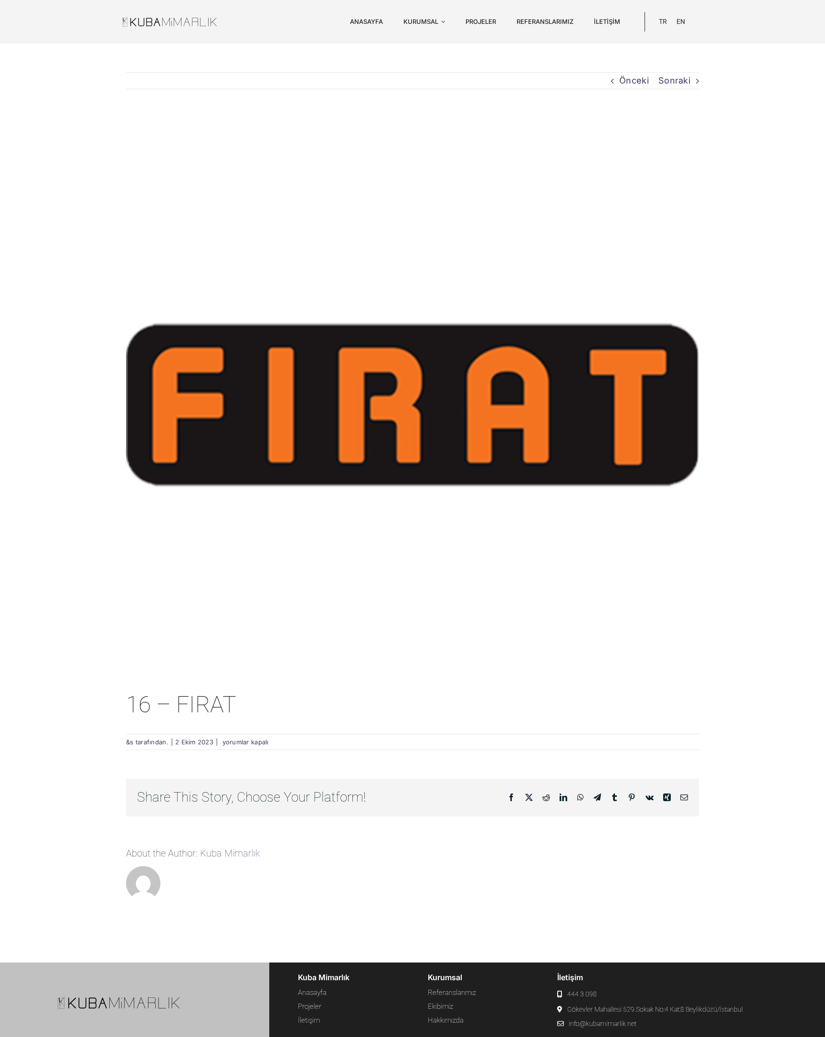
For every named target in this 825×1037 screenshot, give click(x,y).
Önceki (634, 80)
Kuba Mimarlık (230, 853)
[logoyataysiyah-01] (177, 20)
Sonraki (674, 80)
